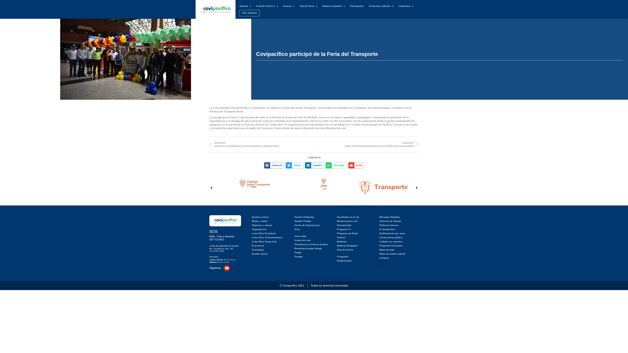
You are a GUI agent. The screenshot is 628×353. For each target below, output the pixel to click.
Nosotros (244, 6)
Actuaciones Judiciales (380, 6)
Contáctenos (404, 6)
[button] (274, 165)
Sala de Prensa (307, 6)
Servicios (287, 6)
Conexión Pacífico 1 (265, 6)
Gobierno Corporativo (332, 6)
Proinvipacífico (357, 6)
